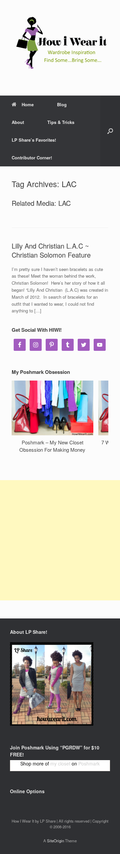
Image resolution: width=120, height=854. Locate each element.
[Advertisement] (60, 540)
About (18, 122)
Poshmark (89, 763)
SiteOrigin (55, 840)
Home (28, 104)
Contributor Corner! (32, 157)
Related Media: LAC (41, 203)
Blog (62, 104)
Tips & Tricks (60, 122)
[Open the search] (110, 131)
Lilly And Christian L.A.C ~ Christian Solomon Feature (51, 250)
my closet (60, 763)
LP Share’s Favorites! (34, 140)
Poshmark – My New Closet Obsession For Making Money (52, 446)
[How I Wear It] (60, 42)
